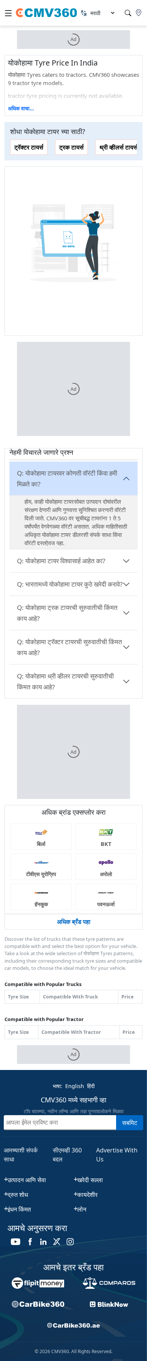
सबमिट (129, 1123)
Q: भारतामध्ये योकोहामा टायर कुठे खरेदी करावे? (69, 584)
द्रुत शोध (18, 1194)
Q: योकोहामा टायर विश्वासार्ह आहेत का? (61, 560)
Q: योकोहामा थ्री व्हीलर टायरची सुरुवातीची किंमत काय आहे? (65, 681)
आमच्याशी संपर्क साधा (21, 1154)
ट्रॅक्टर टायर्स (28, 147)
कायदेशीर (87, 1194)
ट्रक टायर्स (71, 147)
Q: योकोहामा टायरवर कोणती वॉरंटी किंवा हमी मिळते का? (67, 478)
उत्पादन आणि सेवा (27, 1180)
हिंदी (91, 1086)
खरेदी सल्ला (90, 1180)
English (74, 1086)
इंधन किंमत (19, 1209)
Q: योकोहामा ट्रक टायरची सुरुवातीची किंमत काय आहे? (67, 613)
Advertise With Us (117, 1154)
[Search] (128, 13)
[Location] (138, 12)
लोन (81, 1209)
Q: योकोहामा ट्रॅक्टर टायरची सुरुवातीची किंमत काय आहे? (69, 647)
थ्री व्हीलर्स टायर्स (119, 147)
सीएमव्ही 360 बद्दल (67, 1154)
